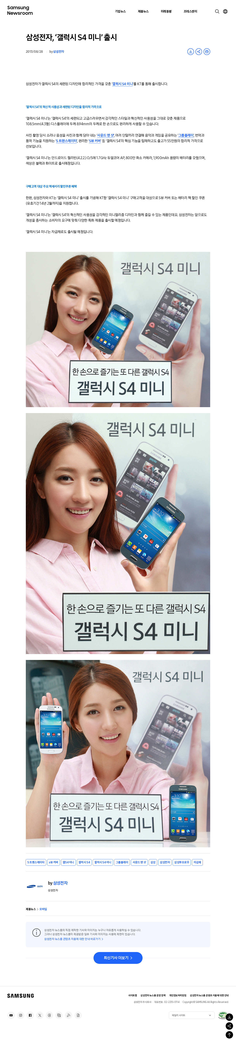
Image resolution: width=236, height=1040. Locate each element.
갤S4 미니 (68, 862)
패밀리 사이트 (178, 1015)
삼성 (152, 862)
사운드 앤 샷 (105, 135)
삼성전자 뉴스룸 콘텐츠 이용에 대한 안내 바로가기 (72, 939)
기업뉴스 (120, 11)
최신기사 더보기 (116, 958)
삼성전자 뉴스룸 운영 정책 (152, 995)
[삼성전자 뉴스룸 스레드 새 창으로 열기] (49, 1015)
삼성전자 (58, 52)
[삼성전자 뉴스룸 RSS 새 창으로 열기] (68, 1015)
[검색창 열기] (217, 11)
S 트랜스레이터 (66, 141)
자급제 (197, 862)
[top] (229, 1035)
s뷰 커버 (53, 862)
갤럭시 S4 (84, 862)
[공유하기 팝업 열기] (229, 1026)
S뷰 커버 (95, 141)
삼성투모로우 (181, 862)
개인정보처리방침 (177, 995)
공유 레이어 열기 (198, 51)
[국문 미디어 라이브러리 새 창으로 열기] (59, 1015)
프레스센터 (190, 11)
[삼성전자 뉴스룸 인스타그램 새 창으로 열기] (20, 1015)
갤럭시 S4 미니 (122, 84)
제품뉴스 (143, 11)
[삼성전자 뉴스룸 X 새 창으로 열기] (40, 1015)
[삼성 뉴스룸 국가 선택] (225, 11)
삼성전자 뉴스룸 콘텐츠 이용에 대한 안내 (209, 995)
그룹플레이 (185, 135)
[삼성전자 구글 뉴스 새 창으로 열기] (78, 1015)
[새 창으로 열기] (223, 1015)
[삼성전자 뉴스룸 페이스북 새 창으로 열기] (30, 1015)
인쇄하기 (207, 51)
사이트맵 (132, 995)
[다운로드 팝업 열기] (229, 1017)
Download (190, 51)
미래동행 (166, 11)
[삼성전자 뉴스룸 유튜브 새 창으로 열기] (11, 1015)
